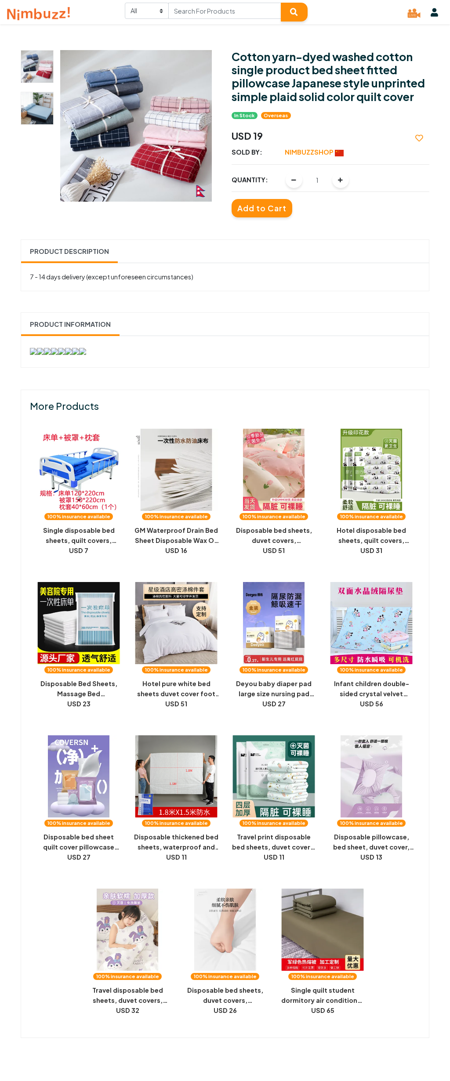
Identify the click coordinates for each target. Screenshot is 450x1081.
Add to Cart (262, 208)
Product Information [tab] (70, 324)
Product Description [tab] (69, 251)
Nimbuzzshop (310, 152)
